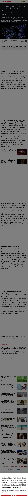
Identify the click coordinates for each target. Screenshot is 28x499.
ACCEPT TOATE (14, 495)
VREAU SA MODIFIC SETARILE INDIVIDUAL (14, 497)
